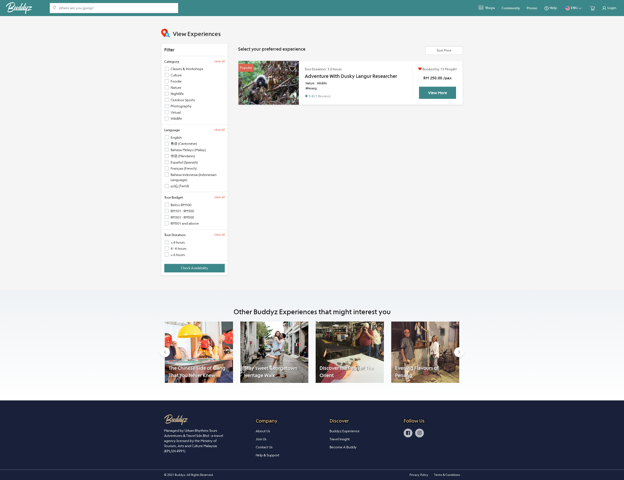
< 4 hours (178, 242)
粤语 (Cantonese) (184, 143)
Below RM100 (181, 205)
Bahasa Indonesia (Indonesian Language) (193, 177)
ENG (574, 8)
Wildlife (176, 118)
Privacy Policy (419, 475)
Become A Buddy (343, 447)
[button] (165, 352)
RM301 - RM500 (182, 217)
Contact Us (264, 447)
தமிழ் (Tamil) (180, 186)
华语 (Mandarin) (183, 156)
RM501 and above (185, 223)
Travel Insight (340, 439)
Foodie (176, 81)
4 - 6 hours (178, 248)
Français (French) (183, 168)
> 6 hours (178, 255)
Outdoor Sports (183, 100)
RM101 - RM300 (182, 211)
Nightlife (177, 94)
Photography (181, 106)
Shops (490, 8)
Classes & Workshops (187, 69)
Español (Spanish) (184, 162)
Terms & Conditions (447, 475)
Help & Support (267, 455)
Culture (176, 75)
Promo (532, 8)
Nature (176, 87)
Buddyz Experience (345, 431)
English (176, 137)
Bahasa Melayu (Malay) (188, 150)
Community (511, 8)
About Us (263, 431)
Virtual (176, 112)
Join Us (261, 439)
